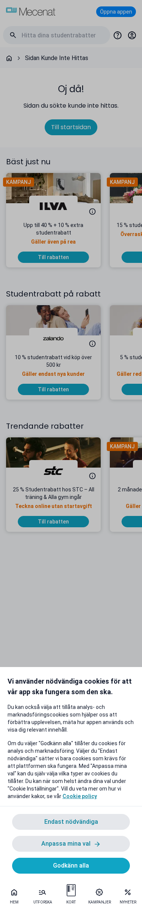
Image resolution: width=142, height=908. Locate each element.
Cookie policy (79, 796)
